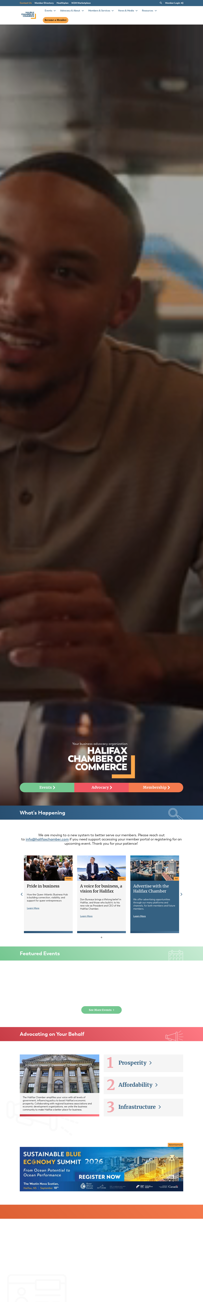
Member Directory (44, 3)
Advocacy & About (70, 10)
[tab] (101, 937)
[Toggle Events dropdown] (54, 10)
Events (48, 10)
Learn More (33, 908)
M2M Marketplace (81, 3)
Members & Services (99, 10)
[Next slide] (181, 894)
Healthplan (63, 3)
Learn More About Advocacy (100, 1130)
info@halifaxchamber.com (47, 839)
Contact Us (26, 3)
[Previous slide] (21, 894)
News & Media (126, 10)
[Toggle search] (160, 2)
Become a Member (56, 20)
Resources (147, 10)
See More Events (100, 1010)
